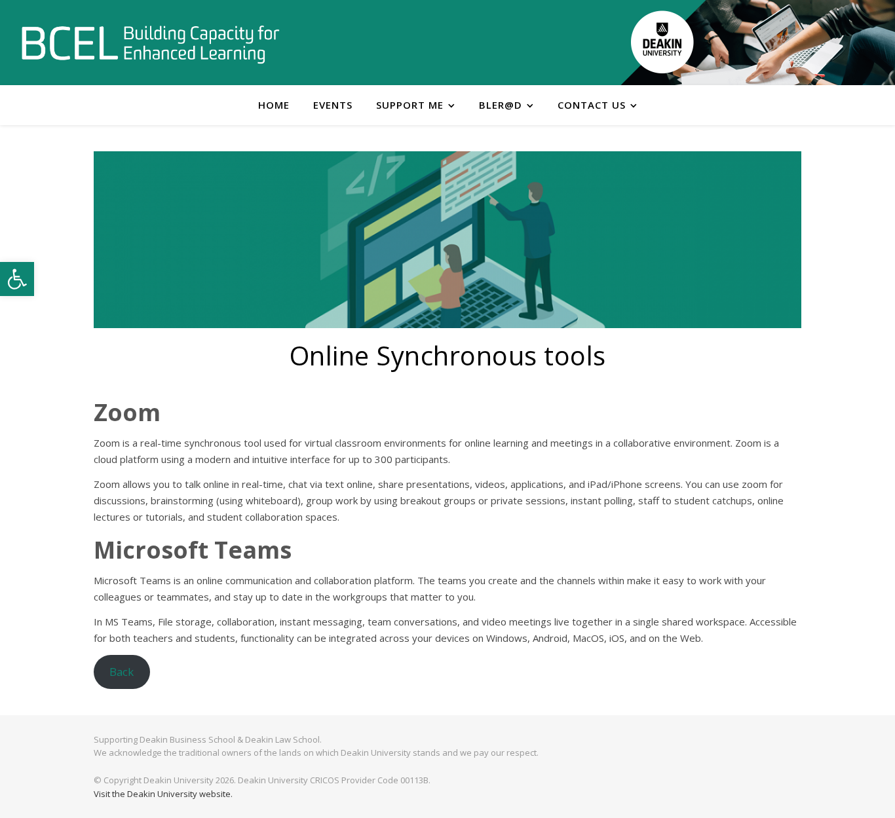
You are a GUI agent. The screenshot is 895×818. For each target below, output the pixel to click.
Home (274, 104)
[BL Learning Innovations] (151, 43)
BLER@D (500, 104)
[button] (17, 279)
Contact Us (592, 104)
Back (121, 671)
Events (332, 104)
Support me (410, 104)
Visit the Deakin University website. (163, 794)
